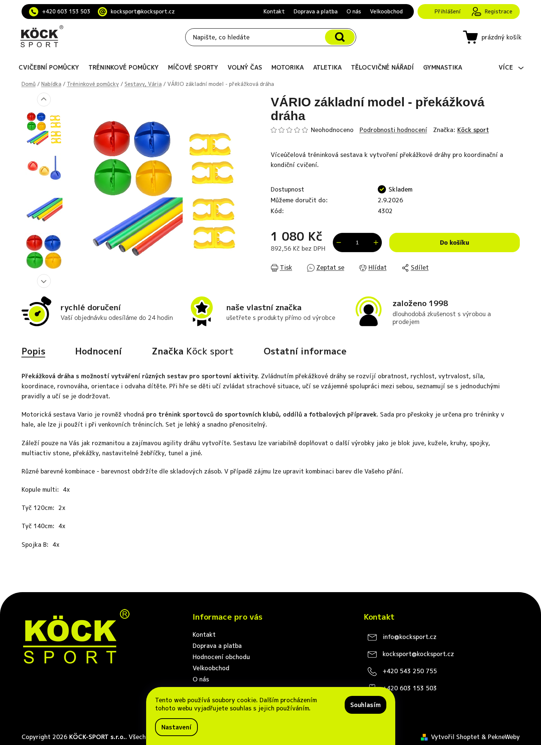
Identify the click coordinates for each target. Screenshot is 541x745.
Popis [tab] (33, 351)
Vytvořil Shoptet (455, 737)
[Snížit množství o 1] (338, 242)
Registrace (498, 11)
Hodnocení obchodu (221, 657)
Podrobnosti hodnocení (393, 130)
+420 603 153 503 (66, 11)
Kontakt (274, 11)
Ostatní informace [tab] (305, 351)
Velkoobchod (386, 11)
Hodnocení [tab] (98, 351)
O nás (354, 11)
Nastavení (176, 727)
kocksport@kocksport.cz (143, 11)
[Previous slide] (44, 99)
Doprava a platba (316, 11)
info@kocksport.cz (410, 637)
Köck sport (473, 130)
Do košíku (454, 242)
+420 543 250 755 (410, 671)
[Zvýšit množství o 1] (375, 242)
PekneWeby (504, 737)
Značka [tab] (193, 351)
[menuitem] (49, 67)
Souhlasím (365, 705)
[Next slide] (44, 281)
